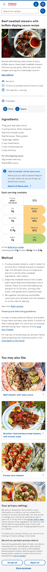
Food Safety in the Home (13, 340)
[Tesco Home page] (12, 4)
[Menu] (4, 4)
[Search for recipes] (42, 11)
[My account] (36, 4)
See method (7, 74)
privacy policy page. (35, 519)
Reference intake (16, 247)
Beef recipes (17, 306)
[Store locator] (42, 4)
